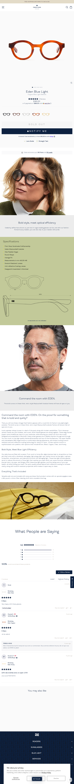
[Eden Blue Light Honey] (46, 114)
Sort (53, 579)
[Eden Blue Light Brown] (16, 114)
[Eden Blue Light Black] (6, 114)
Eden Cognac (11, 623)
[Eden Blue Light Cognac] (36, 114)
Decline (56, 778)
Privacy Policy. (46, 772)
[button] (37, 99)
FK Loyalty (50, 152)
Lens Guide (30, 141)
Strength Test (43, 141)
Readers (36, 741)
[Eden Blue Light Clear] (26, 114)
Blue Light (36, 753)
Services (36, 759)
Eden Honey (11, 664)
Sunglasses (36, 747)
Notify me (38, 131)
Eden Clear (11, 593)
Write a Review (66, 572)
